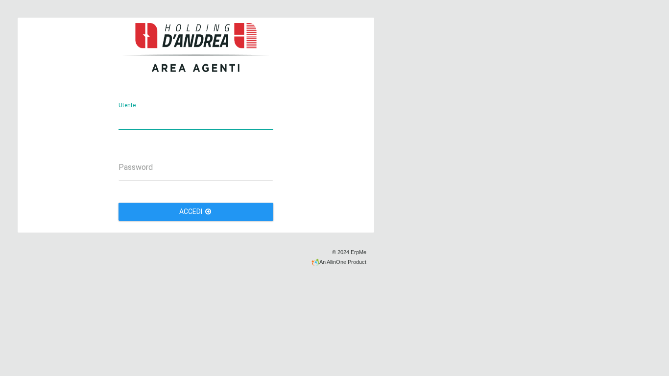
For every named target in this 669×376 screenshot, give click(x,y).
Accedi (191, 211)
